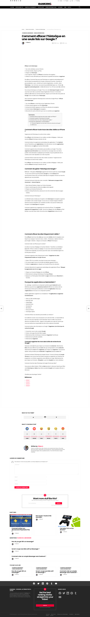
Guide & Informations (51, 7)
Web (65, 7)
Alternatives (77, 614)
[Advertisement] (45, 17)
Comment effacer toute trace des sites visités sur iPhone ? (43, 116)
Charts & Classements (30, 7)
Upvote (33, 417)
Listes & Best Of (19, 7)
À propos (48, 614)
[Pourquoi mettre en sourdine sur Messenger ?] (1, 308)
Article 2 (28, 382)
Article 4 (28, 385)
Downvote (56, 417)
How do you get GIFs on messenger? (23, 541)
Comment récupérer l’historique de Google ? (40, 118)
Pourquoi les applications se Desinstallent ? (40, 121)
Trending (78, 0)
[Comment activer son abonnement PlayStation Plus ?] (21, 520)
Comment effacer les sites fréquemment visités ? (41, 120)
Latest (61, 0)
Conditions (71, 614)
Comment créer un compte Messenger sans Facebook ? (29, 556)
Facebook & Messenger (24, 538)
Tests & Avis (41, 7)
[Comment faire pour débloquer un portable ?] (88, 308)
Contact (51, 615)
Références (34, 124)
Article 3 (28, 384)
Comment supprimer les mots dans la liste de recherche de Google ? (46, 123)
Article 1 (28, 380)
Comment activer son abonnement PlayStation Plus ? (21, 529)
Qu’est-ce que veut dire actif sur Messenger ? (25, 549)
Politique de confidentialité (62, 614)
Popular (66, 0)
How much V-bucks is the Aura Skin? (43, 516)
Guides (47, 615)
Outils (69, 7)
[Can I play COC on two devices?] (69, 520)
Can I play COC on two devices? (67, 529)
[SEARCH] (79, 7)
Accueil (12, 7)
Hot (72, 0)
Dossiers (60, 7)
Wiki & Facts (53, 614)
